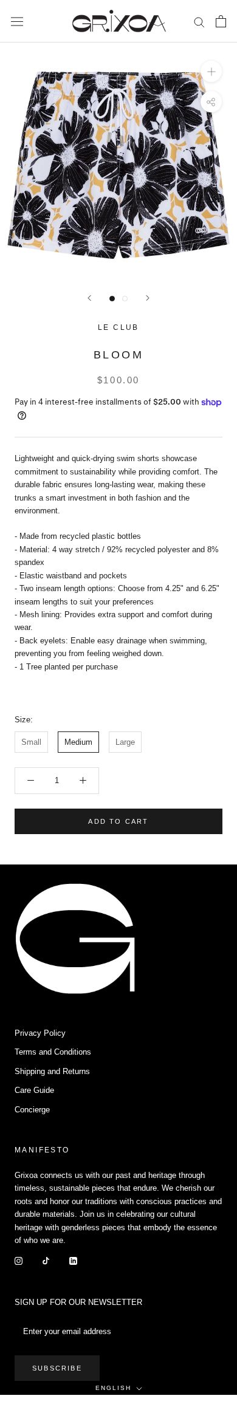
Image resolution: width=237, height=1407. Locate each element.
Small (31, 742)
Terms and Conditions (53, 1051)
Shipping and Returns (52, 1071)
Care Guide (34, 1090)
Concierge (32, 1109)
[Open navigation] (17, 21)
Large (125, 742)
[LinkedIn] (73, 1260)
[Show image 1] (112, 298)
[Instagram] (18, 1260)
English (113, 1388)
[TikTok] (46, 1260)
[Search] (199, 21)
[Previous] (89, 298)
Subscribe (57, 1368)
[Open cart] (221, 21)
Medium (78, 742)
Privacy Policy (40, 1033)
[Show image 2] (125, 298)
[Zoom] (211, 71)
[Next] (147, 298)
